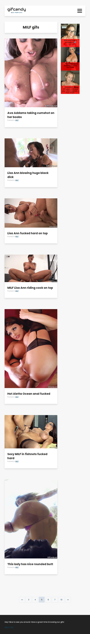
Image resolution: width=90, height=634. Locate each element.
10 (61, 599)
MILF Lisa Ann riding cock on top (30, 288)
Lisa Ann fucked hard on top (27, 233)
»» (68, 599)
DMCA (7, 627)
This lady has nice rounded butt (30, 564)
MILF (17, 120)
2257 (12, 627)
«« (22, 599)
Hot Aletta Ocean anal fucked (28, 394)
